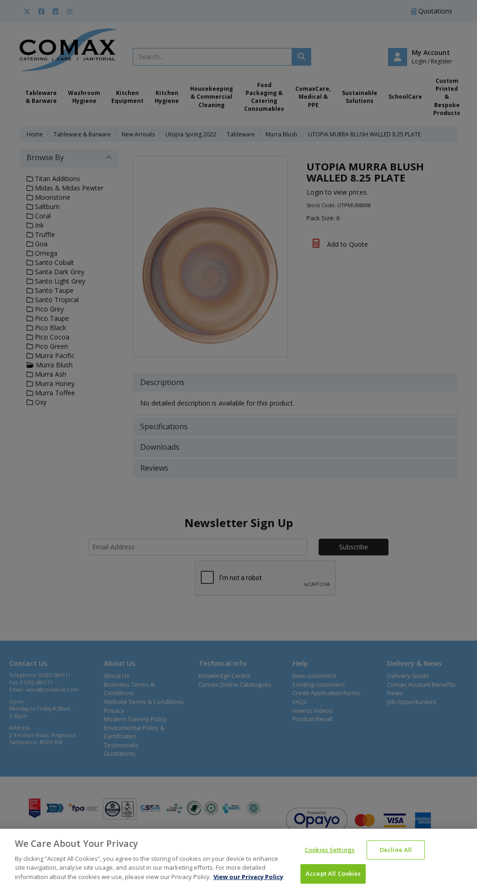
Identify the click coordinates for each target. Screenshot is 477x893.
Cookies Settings (329, 850)
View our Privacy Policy (248, 877)
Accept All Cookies (333, 873)
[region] (238, 861)
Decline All (396, 850)
